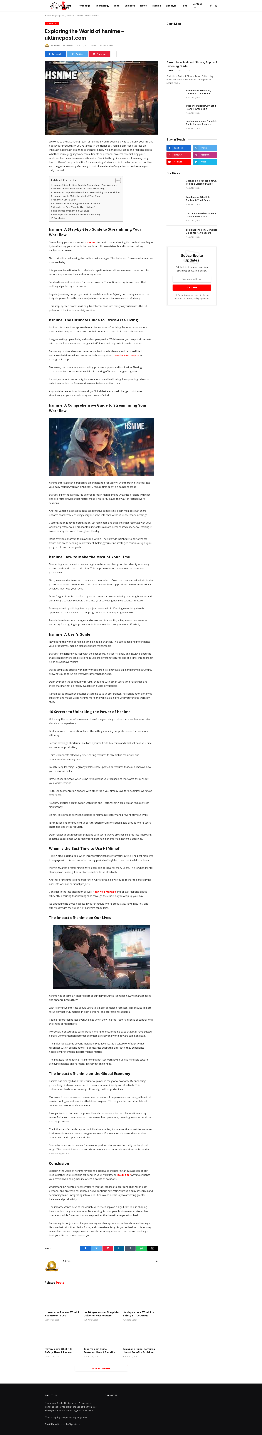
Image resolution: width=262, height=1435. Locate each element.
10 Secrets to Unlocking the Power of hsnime (76, 203)
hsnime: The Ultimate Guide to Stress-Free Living (78, 188)
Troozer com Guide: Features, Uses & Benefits (99, 1350)
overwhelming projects (126, 355)
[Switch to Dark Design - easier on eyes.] (211, 6)
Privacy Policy (193, 298)
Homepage (84, 5)
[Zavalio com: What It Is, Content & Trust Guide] (174, 94)
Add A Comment (101, 1368)
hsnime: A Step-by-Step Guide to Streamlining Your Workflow (85, 185)
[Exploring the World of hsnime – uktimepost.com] (101, 98)
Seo (171, 71)
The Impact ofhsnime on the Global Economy (76, 214)
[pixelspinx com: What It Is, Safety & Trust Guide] (140, 1298)
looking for (124, 1175)
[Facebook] (34, 149)
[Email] (34, 181)
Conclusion (59, 218)
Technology (102, 5)
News (143, 5)
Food (184, 5)
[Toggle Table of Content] (116, 180)
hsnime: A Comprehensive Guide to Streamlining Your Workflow (86, 192)
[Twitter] (34, 155)
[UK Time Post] (59, 6)
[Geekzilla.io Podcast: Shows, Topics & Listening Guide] (191, 44)
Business (130, 5)
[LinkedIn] (34, 162)
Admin (57, 45)
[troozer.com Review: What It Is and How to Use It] (62, 1298)
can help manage (105, 891)
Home (47, 15)
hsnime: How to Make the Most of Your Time (77, 196)
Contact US (197, 5)
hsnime (91, 242)
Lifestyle (171, 5)
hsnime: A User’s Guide (65, 199)
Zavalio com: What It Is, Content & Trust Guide (198, 92)
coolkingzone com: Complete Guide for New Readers (101, 1314)
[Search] (216, 5)
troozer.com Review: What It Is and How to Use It (62, 1314)
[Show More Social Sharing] (114, 54)
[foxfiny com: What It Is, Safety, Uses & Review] (62, 1335)
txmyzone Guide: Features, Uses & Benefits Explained (139, 1350)
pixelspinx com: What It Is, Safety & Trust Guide (139, 1314)
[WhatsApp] (34, 168)
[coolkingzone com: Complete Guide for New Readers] (101, 1298)
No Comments (92, 45)
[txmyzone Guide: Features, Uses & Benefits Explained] (140, 1335)
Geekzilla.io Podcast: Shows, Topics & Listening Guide (191, 64)
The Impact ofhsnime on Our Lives (71, 210)
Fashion (156, 5)
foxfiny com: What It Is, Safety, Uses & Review (59, 1350)
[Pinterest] (34, 174)
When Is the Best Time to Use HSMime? (74, 207)
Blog (116, 5)
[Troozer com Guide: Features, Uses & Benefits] (101, 1335)
